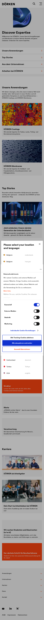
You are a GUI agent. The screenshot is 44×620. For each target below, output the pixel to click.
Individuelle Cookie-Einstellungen (22, 330)
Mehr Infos (7, 291)
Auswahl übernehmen (22, 349)
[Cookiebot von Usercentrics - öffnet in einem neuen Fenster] (33, 269)
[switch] (37, 311)
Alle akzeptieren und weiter (22, 343)
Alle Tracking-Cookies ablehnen (22, 338)
